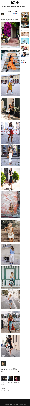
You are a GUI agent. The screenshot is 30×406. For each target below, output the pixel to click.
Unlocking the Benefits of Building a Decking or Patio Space (24, 21)
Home (2, 6)
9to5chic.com (10, 190)
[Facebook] (1, 372)
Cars (20, 6)
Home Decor (8, 6)
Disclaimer (5, 400)
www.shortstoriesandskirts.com (10, 144)
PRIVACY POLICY (22, 400)
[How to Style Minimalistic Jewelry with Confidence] (10, 378)
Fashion (5, 6)
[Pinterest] (23, 62)
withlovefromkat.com (10, 120)
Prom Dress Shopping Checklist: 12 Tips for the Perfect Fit (16, 382)
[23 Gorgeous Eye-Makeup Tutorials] (25, 34)
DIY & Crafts (23, 6)
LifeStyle (3, 8)
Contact (2, 400)
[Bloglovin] (25, 62)
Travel (18, 6)
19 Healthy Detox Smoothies (24, 50)
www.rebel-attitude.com (10, 265)
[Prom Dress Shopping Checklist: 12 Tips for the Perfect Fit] (17, 378)
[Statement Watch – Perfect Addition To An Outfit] (25, 54)
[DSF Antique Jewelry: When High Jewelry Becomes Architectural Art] (4, 378)
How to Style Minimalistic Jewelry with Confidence (10, 382)
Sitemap (25, 400)
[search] (28, 2)
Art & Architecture (13, 6)
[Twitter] (22, 62)
